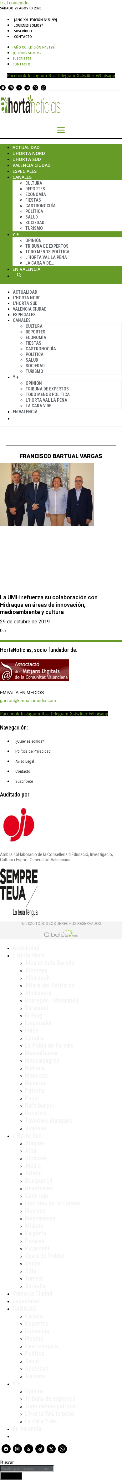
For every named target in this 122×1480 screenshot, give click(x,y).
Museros (36, 1083)
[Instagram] (11, 87)
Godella (34, 1038)
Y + (16, 234)
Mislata (34, 1226)
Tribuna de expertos (47, 246)
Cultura (33, 183)
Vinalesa (35, 1128)
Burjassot (36, 1008)
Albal (31, 1150)
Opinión (33, 240)
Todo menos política (47, 251)
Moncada (36, 1075)
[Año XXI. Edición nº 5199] (35, 20)
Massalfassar (41, 1053)
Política (34, 211)
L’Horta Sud (27, 159)
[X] (35, 87)
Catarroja (36, 1195)
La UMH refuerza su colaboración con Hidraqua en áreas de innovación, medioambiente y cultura (49, 604)
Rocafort (36, 1113)
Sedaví (33, 1263)
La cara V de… (39, 263)
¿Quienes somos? (28, 25)
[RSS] (19, 87)
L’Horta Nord (29, 153)
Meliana (34, 1068)
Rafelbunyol (39, 1105)
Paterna (34, 1090)
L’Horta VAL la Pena (46, 257)
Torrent (34, 1278)
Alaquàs (35, 1143)
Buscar (19, 275)
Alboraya (36, 970)
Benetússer (39, 1188)
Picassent (37, 1248)
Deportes (35, 188)
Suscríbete (23, 31)
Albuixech (37, 978)
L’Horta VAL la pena (49, 1413)
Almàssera (38, 993)
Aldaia (33, 1165)
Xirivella (35, 1286)
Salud (31, 216)
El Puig (33, 1015)
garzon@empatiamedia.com (28, 700)
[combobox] (27, 1468)
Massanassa (40, 1218)
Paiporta (35, 1233)
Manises (35, 1210)
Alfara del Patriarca (49, 985)
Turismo (34, 228)
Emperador (38, 1023)
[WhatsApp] (43, 87)
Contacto (23, 36)
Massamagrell (42, 1060)
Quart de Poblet (45, 1256)
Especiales (25, 171)
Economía (35, 194)
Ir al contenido (14, 2)
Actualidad (26, 147)
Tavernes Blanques (48, 1120)
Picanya (34, 1241)
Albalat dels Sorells (49, 963)
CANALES (25, 1308)
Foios (31, 1030)
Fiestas (33, 200)
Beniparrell (39, 1180)
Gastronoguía (40, 205)
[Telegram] (27, 87)
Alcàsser (36, 1158)
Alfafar (34, 1173)
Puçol (32, 1098)
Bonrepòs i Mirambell (52, 1000)
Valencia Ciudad (32, 165)
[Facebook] (3, 87)
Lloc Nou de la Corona (52, 1203)
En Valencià (26, 269)
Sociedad (34, 222)
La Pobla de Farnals (49, 1045)
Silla (30, 1271)
